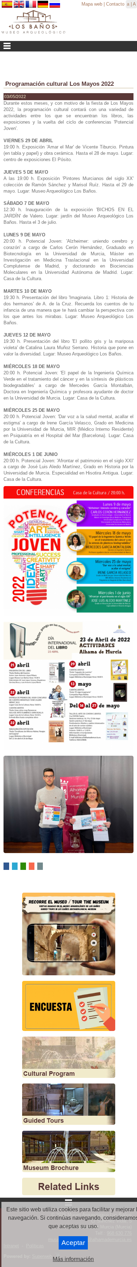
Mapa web (91, 4)
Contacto (115, 4)
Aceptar (73, 1242)
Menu (68, 46)
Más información (73, 1259)
